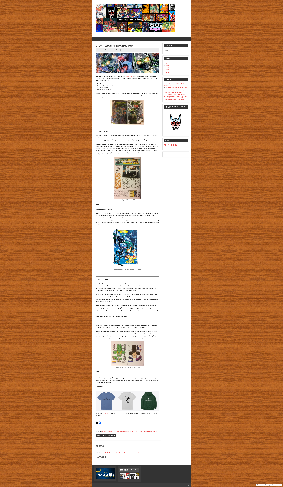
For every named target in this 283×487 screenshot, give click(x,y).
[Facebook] (176, 145)
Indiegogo (106, 95)
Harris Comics (146, 431)
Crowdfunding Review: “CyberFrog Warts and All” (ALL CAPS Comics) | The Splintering (123, 452)
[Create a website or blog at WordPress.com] (188, 485)
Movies (167, 67)
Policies (170, 39)
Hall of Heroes (138, 431)
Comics (140, 39)
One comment (124, 50)
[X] (168, 145)
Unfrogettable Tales (104, 433)
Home (95, 39)
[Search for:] (175, 50)
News (109, 39)
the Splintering (117, 283)
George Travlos (116, 50)
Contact (148, 39)
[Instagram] (171, 145)
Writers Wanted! (160, 39)
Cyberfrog (116, 431)
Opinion (116, 39)
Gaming (132, 39)
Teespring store (107, 413)
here (103, 415)
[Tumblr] (173, 145)
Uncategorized (111, 435)
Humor (125, 39)
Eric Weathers (122, 431)
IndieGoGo (152, 431)
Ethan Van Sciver (130, 431)
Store (102, 39)
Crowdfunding (109, 431)
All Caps (104, 431)
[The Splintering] (135, 32)
